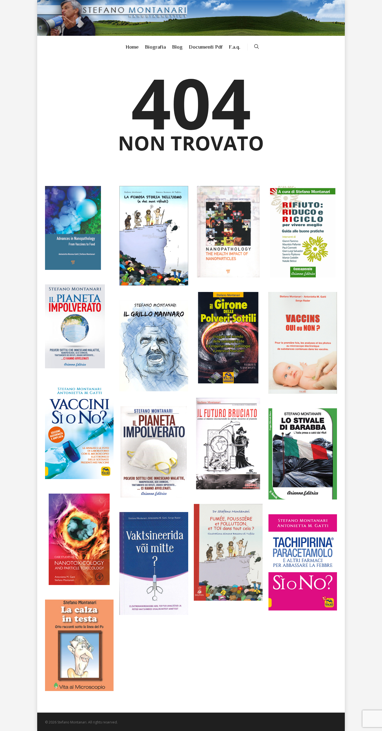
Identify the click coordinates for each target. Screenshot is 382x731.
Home (132, 47)
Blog (177, 47)
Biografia (155, 47)
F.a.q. (234, 47)
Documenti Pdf (206, 47)
